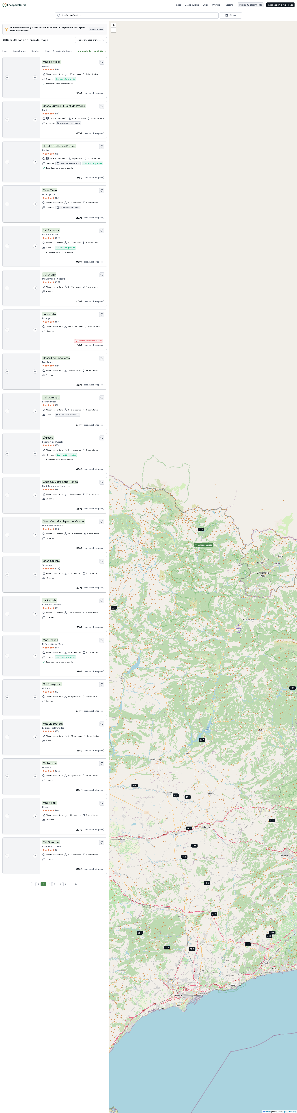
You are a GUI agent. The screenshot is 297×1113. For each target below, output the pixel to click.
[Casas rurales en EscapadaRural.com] (14, 5)
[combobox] (137, 15)
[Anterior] (7, 77)
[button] (169, 948)
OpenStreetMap (289, 1111)
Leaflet (268, 1111)
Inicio (178, 4)
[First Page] (33, 884)
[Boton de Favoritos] (101, 62)
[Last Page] (76, 884)
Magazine (228, 4)
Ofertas (216, 4)
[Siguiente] (35, 77)
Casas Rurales (192, 4)
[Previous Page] (38, 884)
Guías (205, 4)
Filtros (233, 15)
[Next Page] (71, 884)
